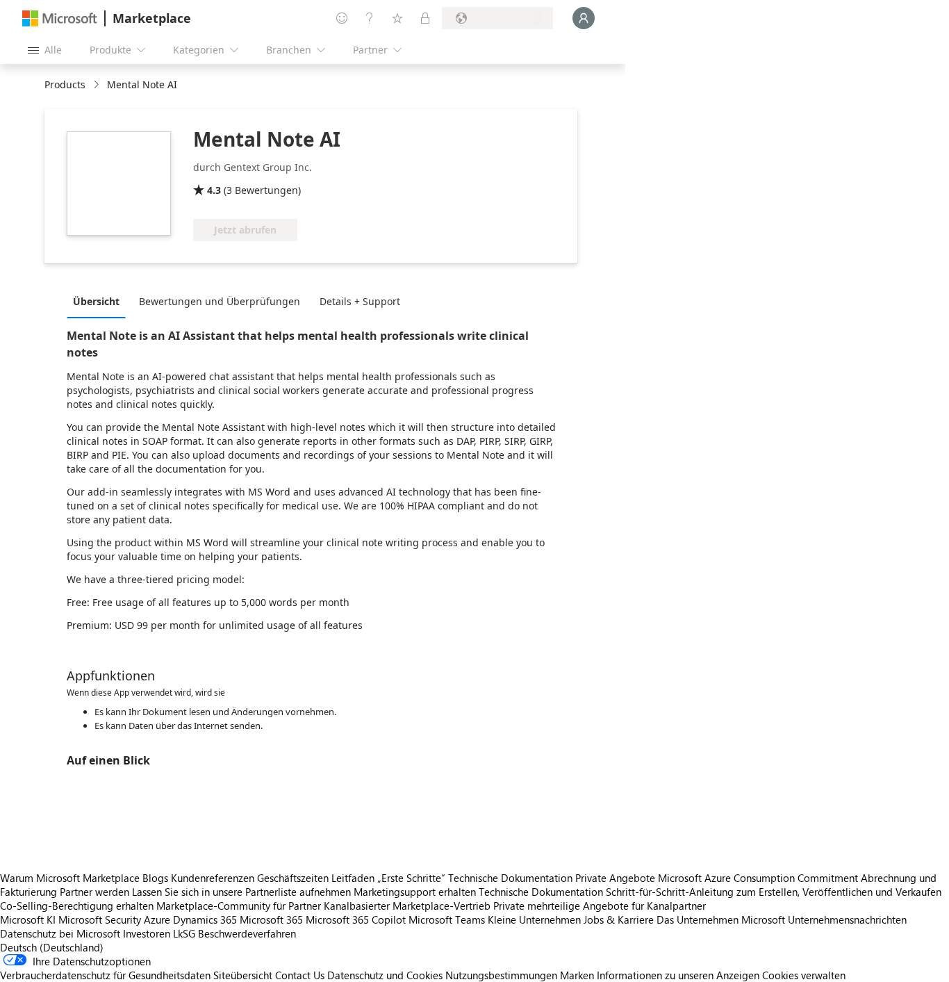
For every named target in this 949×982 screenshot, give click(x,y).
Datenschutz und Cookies (385, 975)
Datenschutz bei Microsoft (60, 933)
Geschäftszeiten (293, 878)
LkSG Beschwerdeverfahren (234, 933)
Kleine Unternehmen (534, 919)
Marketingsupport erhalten (415, 892)
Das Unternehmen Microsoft (721, 919)
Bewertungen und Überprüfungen (219, 301)
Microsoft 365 (271, 919)
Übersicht (96, 301)
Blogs (155, 878)
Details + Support (360, 301)
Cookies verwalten (803, 975)
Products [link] (64, 84)
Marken (577, 975)
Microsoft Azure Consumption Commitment (759, 878)
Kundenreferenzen (212, 878)
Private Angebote (615, 878)
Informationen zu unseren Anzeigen (678, 975)
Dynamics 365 (205, 919)
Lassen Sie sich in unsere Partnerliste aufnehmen (241, 892)
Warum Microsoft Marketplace (70, 878)
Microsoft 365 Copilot (356, 919)
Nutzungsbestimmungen (501, 975)
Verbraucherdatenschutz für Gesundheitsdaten (105, 975)
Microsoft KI (28, 919)
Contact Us (299, 975)
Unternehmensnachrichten (847, 919)
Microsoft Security (99, 919)
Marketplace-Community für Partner (238, 906)
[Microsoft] (59, 18)
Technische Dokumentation (510, 878)
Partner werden (94, 892)
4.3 (214, 190)
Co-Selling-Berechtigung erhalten (77, 906)
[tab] (100, 301)
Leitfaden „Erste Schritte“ (388, 878)
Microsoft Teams (447, 919)
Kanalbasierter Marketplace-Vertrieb (407, 906)
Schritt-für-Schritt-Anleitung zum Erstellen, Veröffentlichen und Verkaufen (773, 892)
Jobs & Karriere (619, 919)
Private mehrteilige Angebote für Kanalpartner (599, 906)
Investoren (146, 933)
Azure (157, 919)
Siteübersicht (242, 975)
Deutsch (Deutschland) (52, 947)
